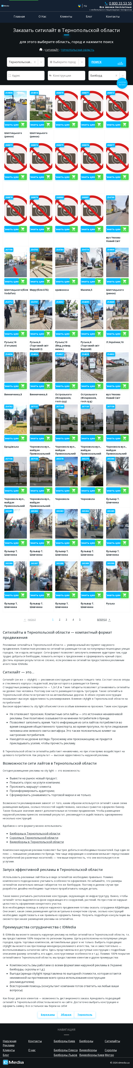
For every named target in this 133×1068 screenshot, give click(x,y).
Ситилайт (52, 50)
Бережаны (48, 1014)
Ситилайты (112, 1041)
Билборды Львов (65, 1055)
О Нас (42, 16)
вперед (102, 619)
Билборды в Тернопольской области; (35, 833)
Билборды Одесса (66, 1050)
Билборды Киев (64, 1041)
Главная (19, 16)
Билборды (86, 1041)
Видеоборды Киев (91, 1055)
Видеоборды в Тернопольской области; (37, 842)
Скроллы (111, 1050)
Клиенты (66, 16)
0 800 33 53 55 (118, 3)
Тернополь (84, 1014)
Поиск (96, 62)
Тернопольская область (77, 50)
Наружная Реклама (9, 1043)
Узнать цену (11, 124)
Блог (89, 16)
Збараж (66, 1014)
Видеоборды (88, 1050)
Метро (109, 1055)
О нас (32, 1050)
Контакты (112, 16)
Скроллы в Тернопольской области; (34, 838)
